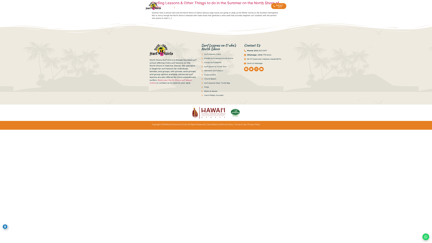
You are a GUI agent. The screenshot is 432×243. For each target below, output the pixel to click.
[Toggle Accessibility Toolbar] (5, 226)
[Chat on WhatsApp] (425, 236)
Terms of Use (240, 124)
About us (168, 8)
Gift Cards (234, 4)
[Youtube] (261, 69)
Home (167, 4)
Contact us (182, 8)
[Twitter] (251, 69)
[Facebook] (246, 69)
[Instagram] (256, 69)
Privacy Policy (254, 124)
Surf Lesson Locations (251, 4)
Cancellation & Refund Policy (220, 124)
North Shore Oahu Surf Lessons (185, 4)
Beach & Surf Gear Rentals (216, 4)
